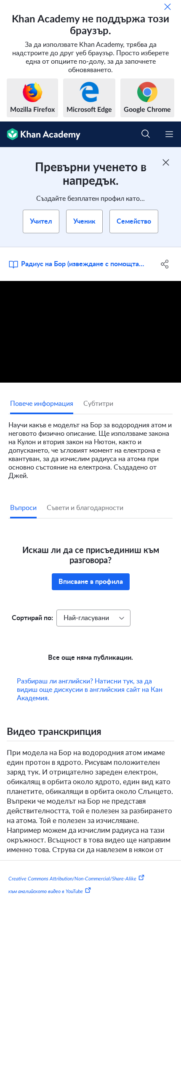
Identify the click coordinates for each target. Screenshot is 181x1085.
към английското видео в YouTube (45, 891)
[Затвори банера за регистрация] (165, 162)
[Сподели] (165, 264)
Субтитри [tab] (98, 403)
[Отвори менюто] (169, 134)
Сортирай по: (32, 618)
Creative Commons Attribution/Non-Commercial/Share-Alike (72, 878)
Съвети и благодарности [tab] (85, 508)
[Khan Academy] (40, 134)
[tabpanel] (90, 447)
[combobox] (93, 618)
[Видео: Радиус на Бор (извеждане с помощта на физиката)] (90, 332)
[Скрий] (167, 6)
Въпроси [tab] (23, 508)
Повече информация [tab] (41, 403)
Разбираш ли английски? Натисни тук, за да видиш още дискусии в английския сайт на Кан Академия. (89, 690)
